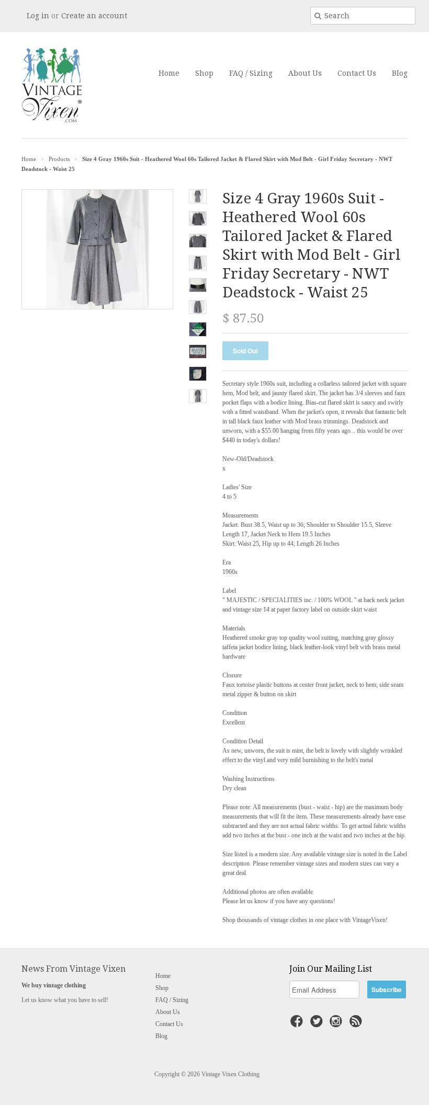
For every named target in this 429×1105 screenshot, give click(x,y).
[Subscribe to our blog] (357, 1024)
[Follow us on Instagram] (337, 1024)
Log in (38, 15)
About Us (305, 73)
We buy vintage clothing (53, 985)
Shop (204, 73)
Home (169, 73)
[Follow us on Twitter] (318, 1024)
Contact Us (356, 73)
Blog (400, 73)
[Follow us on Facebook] (298, 1024)
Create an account (94, 15)
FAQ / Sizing (251, 73)
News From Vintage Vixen (73, 969)
